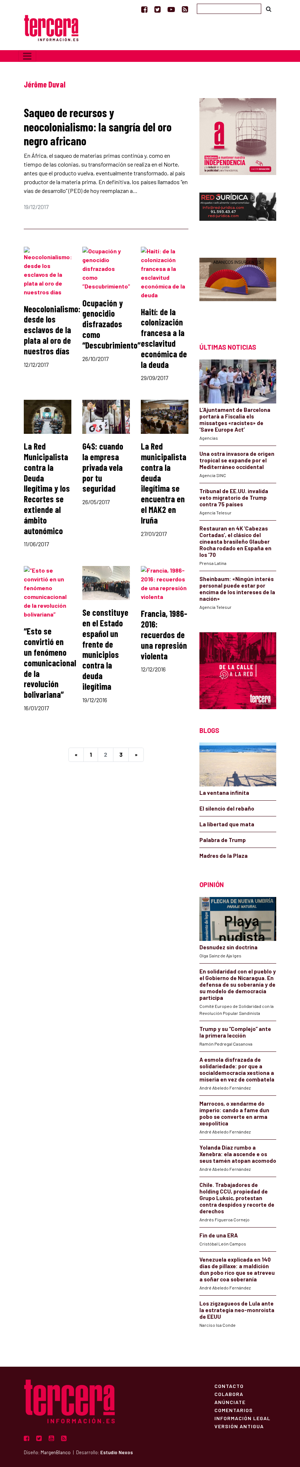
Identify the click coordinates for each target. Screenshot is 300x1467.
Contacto (229, 1386)
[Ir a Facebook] (144, 9)
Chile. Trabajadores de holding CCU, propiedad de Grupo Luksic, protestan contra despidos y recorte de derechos (236, 1197)
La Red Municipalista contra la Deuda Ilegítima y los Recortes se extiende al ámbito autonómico (47, 488)
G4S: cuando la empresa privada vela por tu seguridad (102, 467)
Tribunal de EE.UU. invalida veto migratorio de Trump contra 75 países (233, 497)
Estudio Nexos (116, 1452)
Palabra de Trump (222, 840)
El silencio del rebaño (226, 808)
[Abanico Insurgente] (237, 287)
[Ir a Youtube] (171, 9)
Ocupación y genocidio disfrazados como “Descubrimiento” (111, 324)
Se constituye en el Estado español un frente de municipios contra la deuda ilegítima (105, 649)
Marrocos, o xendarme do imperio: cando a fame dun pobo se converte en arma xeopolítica (234, 1113)
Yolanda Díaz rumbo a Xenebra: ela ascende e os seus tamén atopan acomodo (237, 1154)
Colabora (228, 1394)
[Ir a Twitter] (157, 9)
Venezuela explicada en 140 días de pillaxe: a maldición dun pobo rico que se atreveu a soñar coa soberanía (237, 1269)
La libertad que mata (226, 824)
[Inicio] (51, 27)
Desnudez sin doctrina (228, 947)
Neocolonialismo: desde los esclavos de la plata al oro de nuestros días (52, 330)
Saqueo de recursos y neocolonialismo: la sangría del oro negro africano (98, 126)
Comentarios (233, 1410)
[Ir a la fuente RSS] (185, 9)
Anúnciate (229, 1402)
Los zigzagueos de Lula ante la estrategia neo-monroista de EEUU (236, 1310)
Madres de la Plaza (223, 855)
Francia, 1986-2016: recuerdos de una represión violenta (164, 634)
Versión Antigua (239, 1426)
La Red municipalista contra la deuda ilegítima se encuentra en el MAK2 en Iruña (163, 483)
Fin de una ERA (218, 1235)
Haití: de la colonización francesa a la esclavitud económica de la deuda (164, 338)
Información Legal (242, 1418)
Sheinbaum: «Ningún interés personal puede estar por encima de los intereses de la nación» (237, 589)
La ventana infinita (224, 792)
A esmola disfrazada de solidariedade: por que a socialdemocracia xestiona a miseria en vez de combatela (236, 1069)
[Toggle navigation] (27, 56)
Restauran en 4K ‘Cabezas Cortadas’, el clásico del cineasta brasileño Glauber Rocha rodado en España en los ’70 (235, 541)
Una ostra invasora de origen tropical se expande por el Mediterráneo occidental (236, 460)
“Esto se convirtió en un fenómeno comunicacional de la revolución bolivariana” (50, 663)
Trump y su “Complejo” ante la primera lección (235, 1032)
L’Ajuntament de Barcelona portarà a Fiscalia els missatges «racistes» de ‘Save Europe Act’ (234, 419)
